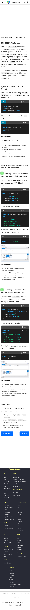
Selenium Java (21, 556)
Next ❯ (24, 433)
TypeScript (21, 530)
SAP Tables (16, 493)
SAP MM (6, 491)
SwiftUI (6, 556)
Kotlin (19, 519)
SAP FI (6, 477)
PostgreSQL (7, 543)
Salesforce (16, 477)
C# (19, 505)
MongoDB (7, 538)
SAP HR (6, 481)
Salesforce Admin (18, 479)
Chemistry (12, 575)
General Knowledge (15, 584)
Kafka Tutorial (8, 507)
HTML (19, 540)
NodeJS (19, 549)
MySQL (6, 540)
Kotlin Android (8, 554)
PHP (18, 538)
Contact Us (15, 594)
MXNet (6, 510)
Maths (11, 571)
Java (19, 514)
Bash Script (7, 563)
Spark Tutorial (8, 517)
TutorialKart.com (18, 2)
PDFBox (6, 514)
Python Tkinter (8, 528)
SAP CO (6, 479)
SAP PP (6, 493)
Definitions (12, 580)
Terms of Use (15, 597)
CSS (18, 543)
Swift (19, 528)
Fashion (11, 582)
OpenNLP (7, 512)
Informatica (16, 486)
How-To (11, 587)
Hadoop (6, 505)
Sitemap (5, 594)
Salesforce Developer (19, 481)
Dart (19, 510)
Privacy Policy (25, 594)
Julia (19, 517)
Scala (19, 526)
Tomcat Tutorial (9, 519)
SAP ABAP (7, 488)
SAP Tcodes (16, 495)
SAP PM (6, 495)
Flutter (6, 552)
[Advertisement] (15, 20)
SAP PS (6, 486)
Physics (11, 573)
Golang (20, 512)
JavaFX (6, 526)
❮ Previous (7, 433)
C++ (19, 507)
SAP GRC (7, 497)
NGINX (19, 547)
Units (10, 577)
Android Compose (9, 549)
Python (20, 521)
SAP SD (6, 484)
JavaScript (20, 545)
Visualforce (16, 484)
